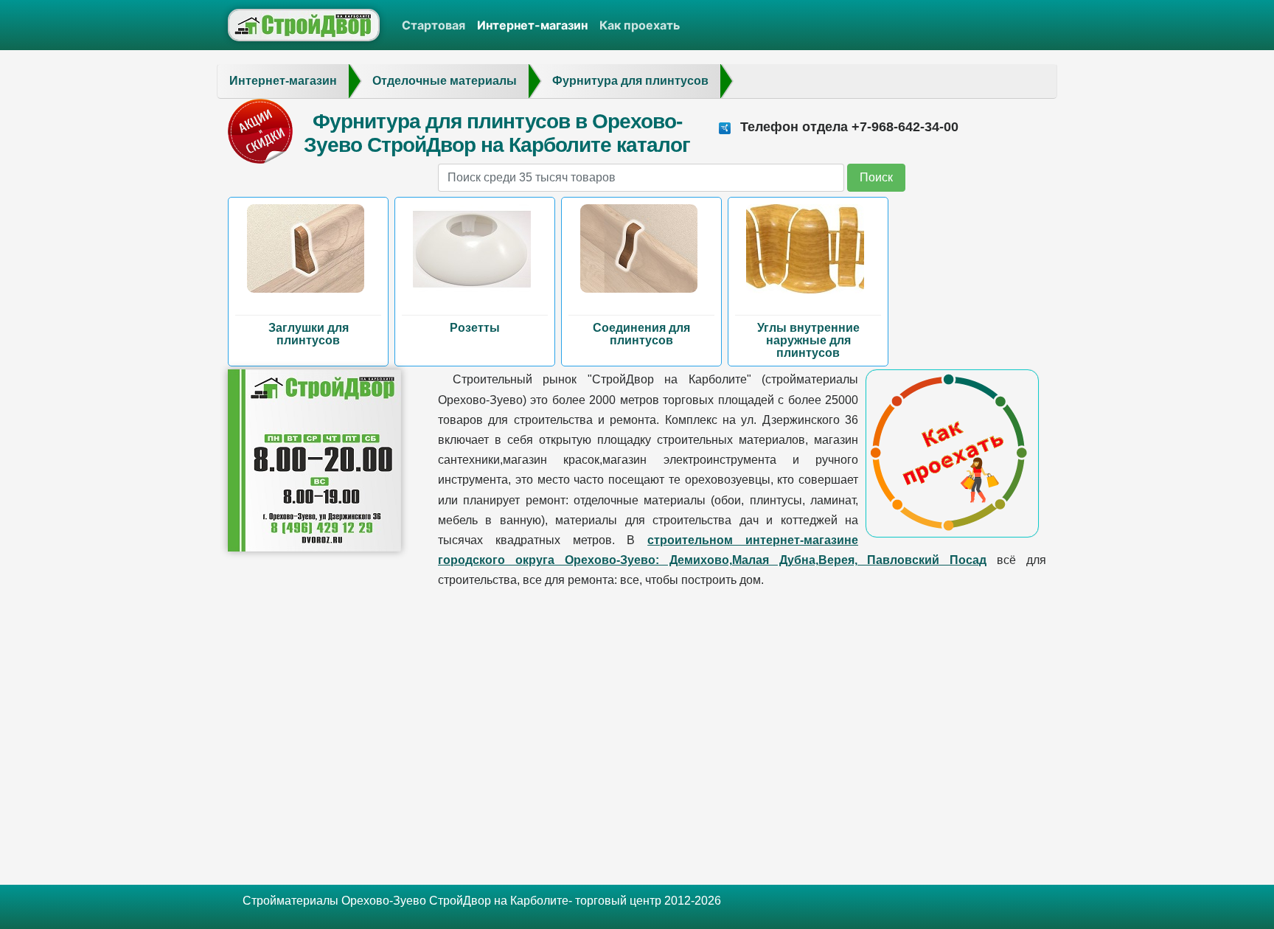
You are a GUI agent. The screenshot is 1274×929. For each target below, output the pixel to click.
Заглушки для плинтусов (308, 334)
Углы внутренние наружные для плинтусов (808, 340)
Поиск (876, 177)
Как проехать (639, 25)
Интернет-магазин (532, 25)
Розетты (475, 327)
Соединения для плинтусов (641, 334)
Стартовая (433, 25)
